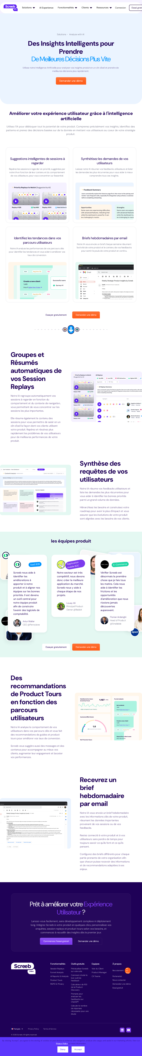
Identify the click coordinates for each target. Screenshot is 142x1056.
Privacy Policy (62, 1043)
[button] (28, 8)
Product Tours (56, 980)
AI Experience (46, 7)
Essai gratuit (117, 988)
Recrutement (118, 970)
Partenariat (117, 976)
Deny (62, 1049)
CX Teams (96, 976)
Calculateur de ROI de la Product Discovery (79, 987)
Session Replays (57, 968)
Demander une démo (71, 81)
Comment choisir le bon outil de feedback (79, 978)
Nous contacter (119, 980)
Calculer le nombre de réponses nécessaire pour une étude (80, 1009)
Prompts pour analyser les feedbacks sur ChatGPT (77, 998)
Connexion (120, 7)
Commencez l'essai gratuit (56, 941)
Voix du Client (97, 968)
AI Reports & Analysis (59, 976)
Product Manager (99, 972)
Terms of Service (49, 1029)
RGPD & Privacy (57, 984)
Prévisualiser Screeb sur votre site (79, 970)
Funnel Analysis (57, 972)
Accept (78, 1049)
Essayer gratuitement (56, 314)
